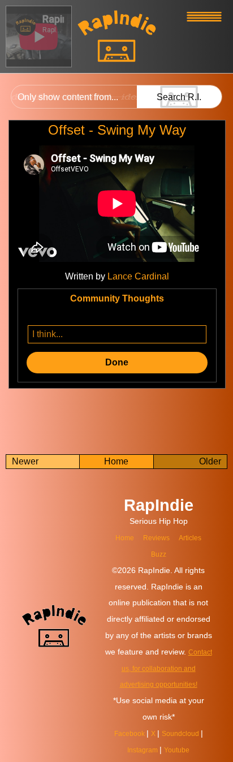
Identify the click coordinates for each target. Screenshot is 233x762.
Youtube (180, 749)
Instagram (141, 749)
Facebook (127, 733)
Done (116, 362)
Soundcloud (184, 733)
